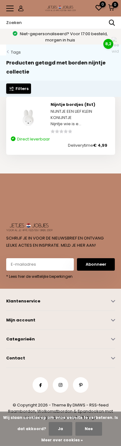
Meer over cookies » (62, 440)
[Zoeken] (112, 23)
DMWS (79, 405)
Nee (89, 428)
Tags (16, 52)
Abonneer (96, 264)
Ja (60, 428)
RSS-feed (99, 405)
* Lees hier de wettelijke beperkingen (39, 276)
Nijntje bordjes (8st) (73, 104)
